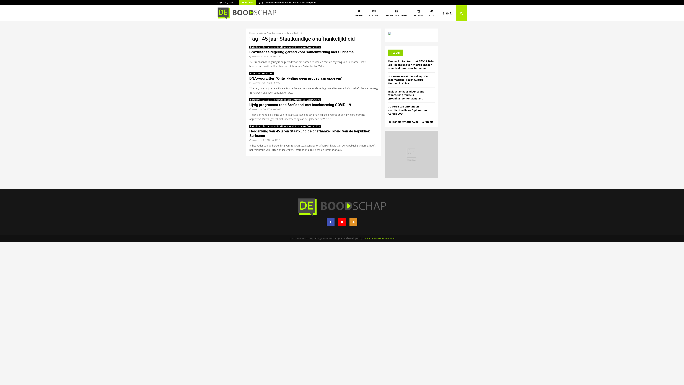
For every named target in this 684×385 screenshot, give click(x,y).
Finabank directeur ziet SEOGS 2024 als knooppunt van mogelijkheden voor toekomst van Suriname (410, 65)
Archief (418, 15)
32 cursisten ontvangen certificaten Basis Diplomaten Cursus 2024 (407, 110)
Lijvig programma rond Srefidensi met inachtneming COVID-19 (300, 105)
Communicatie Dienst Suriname (379, 238)
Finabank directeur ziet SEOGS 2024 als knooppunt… (292, 2)
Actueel (374, 15)
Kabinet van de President (261, 73)
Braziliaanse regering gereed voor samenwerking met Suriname (301, 52)
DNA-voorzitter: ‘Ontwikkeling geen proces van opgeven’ (295, 78)
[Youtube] (448, 13)
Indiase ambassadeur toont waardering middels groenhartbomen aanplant (406, 95)
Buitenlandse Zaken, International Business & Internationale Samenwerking (285, 47)
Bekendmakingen (396, 15)
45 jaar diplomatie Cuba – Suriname (411, 121)
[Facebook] (444, 13)
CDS (431, 15)
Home (358, 15)
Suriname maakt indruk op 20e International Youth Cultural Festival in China (408, 80)
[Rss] (452, 13)
